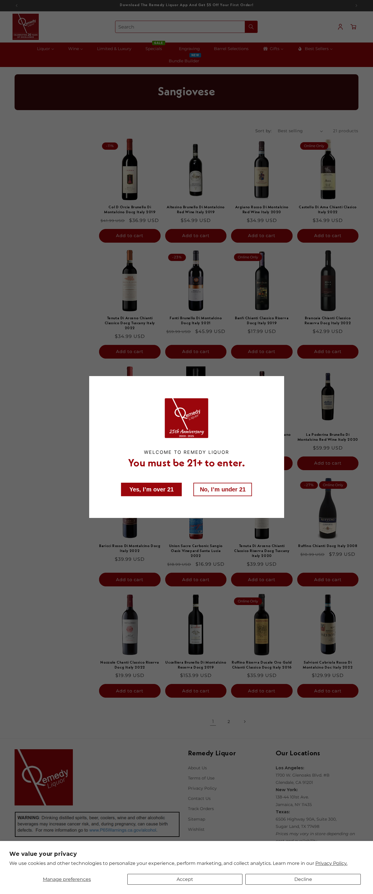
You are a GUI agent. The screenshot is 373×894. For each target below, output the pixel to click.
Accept (185, 879)
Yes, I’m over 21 (151, 489)
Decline (303, 879)
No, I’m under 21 (223, 489)
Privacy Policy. (331, 863)
